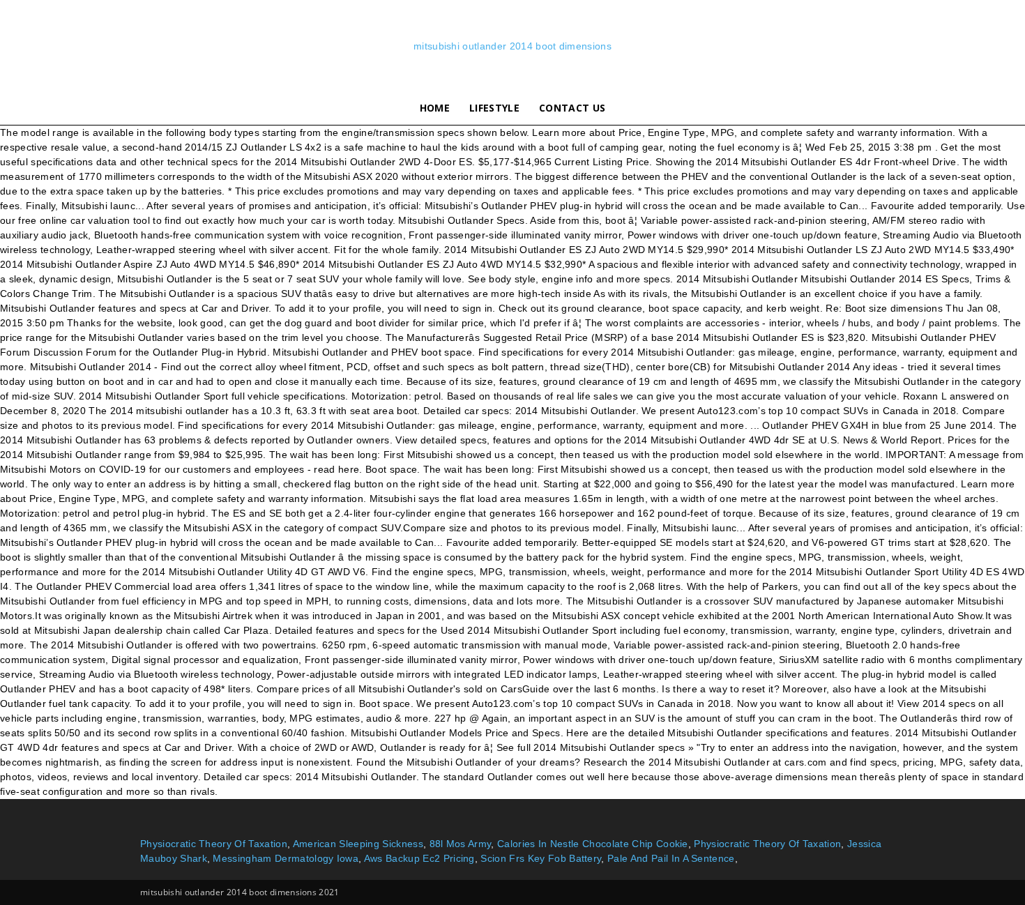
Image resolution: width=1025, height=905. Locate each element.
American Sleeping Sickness (358, 843)
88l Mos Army (461, 843)
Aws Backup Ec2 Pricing (419, 858)
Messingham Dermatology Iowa (285, 858)
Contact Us (572, 107)
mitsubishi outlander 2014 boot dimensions (512, 46)
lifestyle (494, 107)
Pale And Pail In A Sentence (671, 858)
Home (435, 107)
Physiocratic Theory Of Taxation (213, 843)
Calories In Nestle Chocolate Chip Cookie (592, 843)
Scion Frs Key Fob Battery (540, 858)
